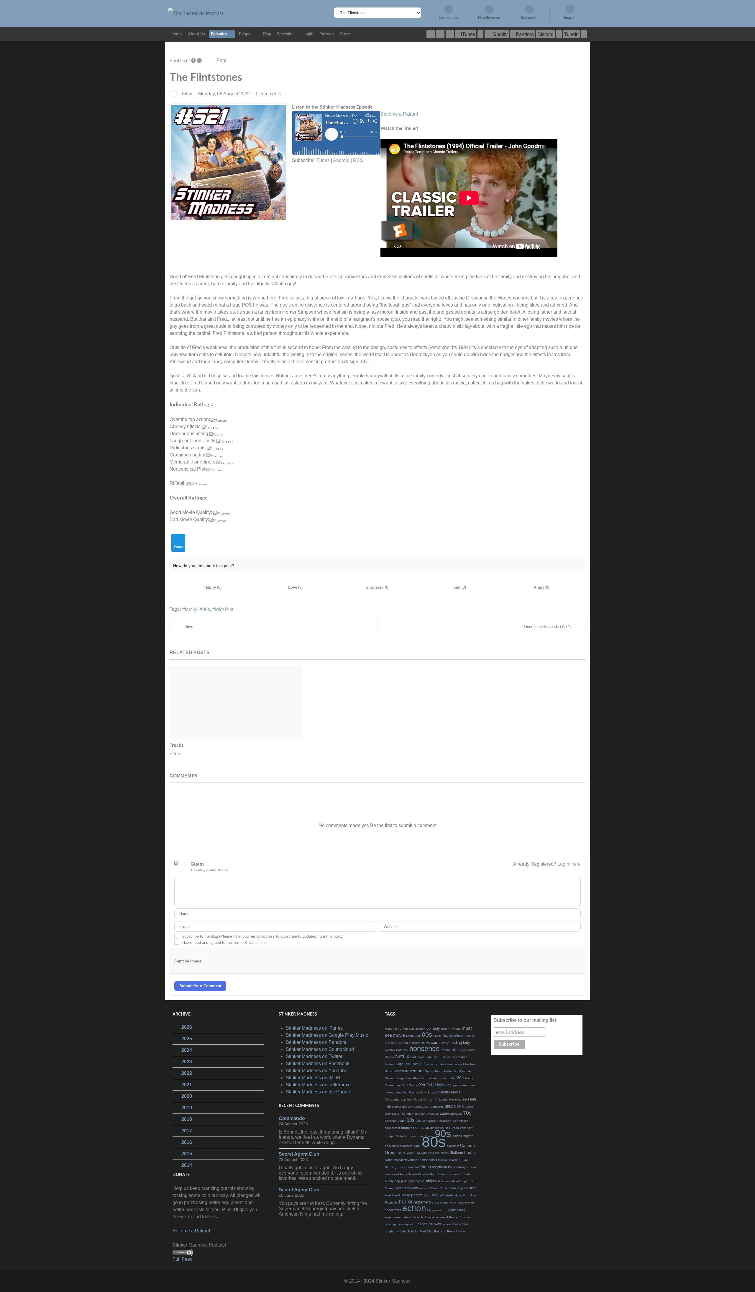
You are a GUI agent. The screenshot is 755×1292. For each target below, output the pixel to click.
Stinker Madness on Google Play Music (327, 1035)
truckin (462, 1099)
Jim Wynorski (462, 1071)
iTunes (323, 160)
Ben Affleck (460, 1120)
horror (406, 1202)
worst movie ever (461, 1202)
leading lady (460, 1042)
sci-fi (421, 1064)
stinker (396, 1106)
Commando (292, 1118)
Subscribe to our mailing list (525, 1020)
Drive (188, 626)
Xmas (425, 1166)
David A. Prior (422, 1217)
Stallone (456, 1153)
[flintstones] (229, 163)
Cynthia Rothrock (396, 1050)
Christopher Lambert (399, 1099)
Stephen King (456, 1210)
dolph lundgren (462, 1136)
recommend (440, 1217)
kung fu (464, 1181)
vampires (437, 1106)
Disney (444, 1042)
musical (424, 1188)
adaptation (439, 1167)
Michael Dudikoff (449, 1160)
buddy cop (392, 1181)
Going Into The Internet (401, 1113)
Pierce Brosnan (459, 1217)
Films (187, 93)
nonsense (424, 1048)
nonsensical (428, 1160)
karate (449, 1195)
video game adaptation (400, 1224)
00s (427, 1034)
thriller (452, 1078)
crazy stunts (440, 1202)
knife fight (466, 1127)
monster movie (437, 1078)
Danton (446, 1050)
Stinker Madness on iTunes (314, 1028)
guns (417, 1145)
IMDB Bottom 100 (415, 1195)
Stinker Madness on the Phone (318, 1091)
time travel (392, 1174)
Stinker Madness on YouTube (316, 1070)
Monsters (406, 1145)
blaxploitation (436, 1210)
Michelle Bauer (406, 1136)
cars (434, 1042)
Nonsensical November (401, 1160)
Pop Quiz (420, 1153)
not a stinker (411, 1042)
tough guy (392, 1231)
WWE (438, 1224)
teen (473, 1167)
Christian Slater (395, 1120)
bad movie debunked (425, 1057)
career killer (461, 1064)
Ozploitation (417, 1028)
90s (206, 609)
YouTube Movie (434, 1084)
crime (461, 1231)
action (414, 1208)
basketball (392, 1145)
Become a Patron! (399, 114)
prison (445, 1028)
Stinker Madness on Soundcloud (320, 1049)
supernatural (443, 1064)
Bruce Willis (405, 1153)
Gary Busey (428, 1092)
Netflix (402, 1056)
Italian (469, 1106)
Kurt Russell (449, 1231)
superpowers (458, 1085)
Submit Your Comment (200, 986)
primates (456, 1113)
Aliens (469, 1078)
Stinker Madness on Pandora (316, 1042)
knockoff (402, 1085)
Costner (390, 1085)
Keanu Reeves (428, 1113)
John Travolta (409, 1231)
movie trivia (460, 1224)
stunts (425, 1042)
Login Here (569, 864)
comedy (433, 1028)
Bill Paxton (448, 1057)
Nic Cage (458, 1050)
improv (406, 1128)
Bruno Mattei (443, 1071)
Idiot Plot (224, 609)
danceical (425, 1224)
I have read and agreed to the (224, 942)
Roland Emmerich (449, 1174)
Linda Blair (413, 1035)
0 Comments (268, 93)
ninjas (431, 1181)
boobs (470, 1152)
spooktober (393, 1210)
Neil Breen (452, 1127)
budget (390, 1136)
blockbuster (421, 1106)
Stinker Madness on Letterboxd (318, 1084)
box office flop (416, 1078)
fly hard (456, 1028)
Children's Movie (446, 1099)
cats (431, 1153)
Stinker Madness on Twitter (314, 1056)
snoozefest (392, 1127)
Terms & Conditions (250, 942)
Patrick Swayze (458, 1167)
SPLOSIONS (454, 1106)
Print (221, 60)
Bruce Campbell (408, 1167)
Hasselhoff (462, 1195)
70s (467, 1113)
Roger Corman (424, 1099)
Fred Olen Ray (429, 1231)
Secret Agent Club (299, 1154)
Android (341, 160)
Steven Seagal (395, 1078)
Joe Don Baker (426, 1120)
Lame (444, 1113)
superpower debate (398, 1217)
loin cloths (442, 1153)
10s (411, 1120)
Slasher (414, 1092)
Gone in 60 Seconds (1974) (547, 626)
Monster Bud (427, 1174)
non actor (421, 1127)
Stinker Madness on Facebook (317, 1063)
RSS (358, 160)
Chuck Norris (438, 1188)
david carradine (447, 1181)
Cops (399, 1064)
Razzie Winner (453, 1035)
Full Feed (183, 1259)
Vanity (437, 1035)
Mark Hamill (392, 1195)
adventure (414, 1070)
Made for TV (393, 1028)
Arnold (399, 1071)
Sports (429, 1071)
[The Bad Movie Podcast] (195, 13)
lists (473, 1188)
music (430, 1064)
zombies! (453, 1145)
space (447, 1224)
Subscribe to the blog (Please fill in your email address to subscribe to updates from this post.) (262, 936)
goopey (407, 1106)
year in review (406, 1188)
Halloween (444, 1120)
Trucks (176, 745)
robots (466, 1174)
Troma (413, 1085)
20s (460, 1077)
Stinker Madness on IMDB (313, 1077)
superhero (422, 1202)
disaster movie (449, 1092)
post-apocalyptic (413, 1181)
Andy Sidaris (408, 1174)
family (191, 609)
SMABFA (437, 1195)
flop (405, 1028)
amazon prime (459, 1188)
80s (434, 1142)
